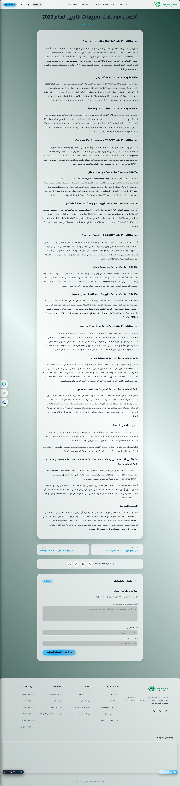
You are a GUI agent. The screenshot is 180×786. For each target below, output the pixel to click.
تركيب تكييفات (87, 4)
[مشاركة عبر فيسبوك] (83, 564)
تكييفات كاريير (27, 694)
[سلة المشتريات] (27, 4)
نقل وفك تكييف (73, 4)
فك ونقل (84, 701)
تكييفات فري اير (26, 727)
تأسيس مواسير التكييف (105, 4)
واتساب (57, 701)
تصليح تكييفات (86, 25)
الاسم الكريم (132, 628)
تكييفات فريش (26, 720)
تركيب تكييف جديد (81, 707)
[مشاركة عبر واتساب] (90, 564)
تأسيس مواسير (81, 714)
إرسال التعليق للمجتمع (57, 652)
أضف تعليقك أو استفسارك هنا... (124, 604)
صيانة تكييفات (123, 4)
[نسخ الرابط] (69, 564)
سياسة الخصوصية (108, 720)
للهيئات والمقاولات (108, 707)
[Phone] (153, 711)
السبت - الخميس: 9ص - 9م (50, 714)
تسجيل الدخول (110, 714)
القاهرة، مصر (55, 707)
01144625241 (55, 694)
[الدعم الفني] (4, 384)
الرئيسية (112, 694)
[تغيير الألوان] (4, 393)
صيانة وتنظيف (82, 694)
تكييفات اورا (27, 714)
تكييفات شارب (26, 701)
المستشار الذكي (167, 772)
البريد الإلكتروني (131, 639)
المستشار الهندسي (11, 772)
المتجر (113, 701)
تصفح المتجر (10, 4)
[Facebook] (165, 711)
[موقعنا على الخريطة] (76, 564)
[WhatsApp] (159, 711)
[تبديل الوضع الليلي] (21, 4)
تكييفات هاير (27, 707)
